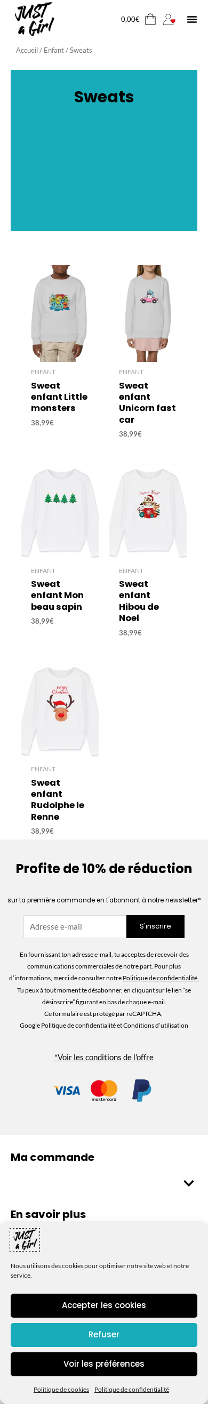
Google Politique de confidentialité (68, 1025)
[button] (192, 19)
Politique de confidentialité (131, 1389)
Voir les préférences (104, 1363)
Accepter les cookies (104, 1305)
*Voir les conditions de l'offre (104, 1057)
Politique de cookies (61, 1389)
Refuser (104, 1334)
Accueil (27, 50)
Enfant (54, 50)
